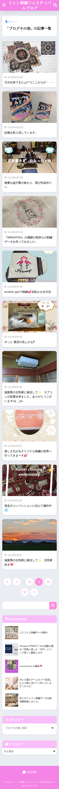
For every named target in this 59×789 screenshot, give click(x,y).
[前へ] (7, 582)
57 (25, 592)
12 (29, 582)
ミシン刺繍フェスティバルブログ (30, 5)
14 (48, 582)
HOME (31, 772)
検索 (53, 605)
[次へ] (34, 592)
